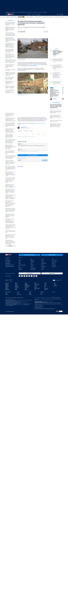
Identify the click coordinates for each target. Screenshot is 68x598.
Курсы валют (35, 12)
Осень (42, 260)
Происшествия (43, 263)
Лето (31, 263)
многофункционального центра (35, 64)
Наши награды (7, 260)
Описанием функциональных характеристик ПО (41, 302)
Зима (31, 259)
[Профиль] (62, 14)
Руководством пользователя (38, 301)
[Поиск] (58, 14)
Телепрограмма (22, 12)
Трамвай (31, 130)
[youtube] (34, 276)
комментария (22, 31)
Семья (42, 269)
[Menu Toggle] (6, 14)
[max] (29, 276)
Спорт (53, 259)
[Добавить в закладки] (44, 32)
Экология (53, 263)
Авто (19, 259)
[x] (32, 276)
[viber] (27, 276)
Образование (33, 269)
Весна (20, 262)
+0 (44, 147)
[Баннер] (21, 17)
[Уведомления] (60, 14)
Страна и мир (54, 262)
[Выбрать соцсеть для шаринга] (47, 32)
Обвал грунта (20, 130)
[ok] (24, 276)
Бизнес (20, 260)
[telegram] (19, 276)
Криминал (32, 260)
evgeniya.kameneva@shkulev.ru (56, 297)
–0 (46, 147)
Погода (17, 12)
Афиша (27, 12)
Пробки (34, 14)
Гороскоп (30, 12)
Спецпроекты (54, 266)
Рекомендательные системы (38, 307)
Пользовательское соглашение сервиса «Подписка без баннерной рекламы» (45, 308)
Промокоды (45, 12)
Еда (19, 266)
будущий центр (38, 123)
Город (20, 263)
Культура (32, 262)
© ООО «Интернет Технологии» (9, 311)
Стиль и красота (54, 260)
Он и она (42, 259)
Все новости (10, 20)
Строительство (26, 130)
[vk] (22, 276)
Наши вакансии (8, 262)
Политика (43, 262)
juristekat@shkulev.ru (26, 304)
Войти (21, 160)
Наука (32, 266)
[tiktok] (36, 276)
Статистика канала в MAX (9, 266)
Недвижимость (8, 12)
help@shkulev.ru (11, 305)
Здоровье (20, 269)
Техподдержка (7, 263)
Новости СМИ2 (20, 166)
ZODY (39, 12)
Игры (41, 12)
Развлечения (43, 266)
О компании (7, 259)
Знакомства (13, 12)
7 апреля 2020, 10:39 (20, 29)
